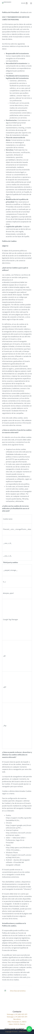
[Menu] (31, 3)
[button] (29, 1029)
